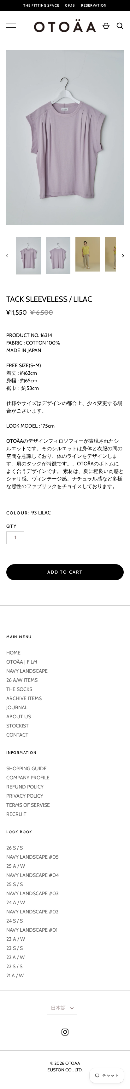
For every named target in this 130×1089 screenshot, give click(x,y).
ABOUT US (18, 717)
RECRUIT (16, 814)
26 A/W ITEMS (22, 680)
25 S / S (14, 884)
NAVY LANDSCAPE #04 (32, 875)
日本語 (58, 1008)
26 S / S (14, 848)
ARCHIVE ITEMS (24, 698)
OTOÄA (72, 1063)
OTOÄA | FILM (21, 662)
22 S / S (14, 966)
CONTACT (17, 735)
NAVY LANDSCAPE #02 (32, 912)
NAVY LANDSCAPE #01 (31, 930)
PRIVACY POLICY (24, 796)
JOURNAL (16, 707)
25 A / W (15, 866)
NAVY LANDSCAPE (27, 671)
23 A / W (15, 939)
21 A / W (15, 976)
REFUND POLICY (25, 787)
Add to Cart (65, 572)
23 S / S (14, 948)
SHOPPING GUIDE (26, 769)
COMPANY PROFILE (28, 778)
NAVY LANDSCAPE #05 (32, 857)
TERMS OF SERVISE (28, 805)
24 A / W (15, 903)
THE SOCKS (19, 689)
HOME (13, 653)
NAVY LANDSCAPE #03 (32, 893)
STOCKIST (17, 726)
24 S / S (14, 921)
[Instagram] (65, 1033)
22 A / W (15, 957)
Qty (11, 526)
